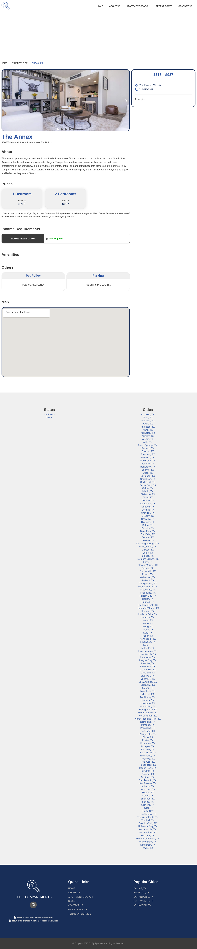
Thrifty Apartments (33, 897)
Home (99, 6)
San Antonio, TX (20, 63)
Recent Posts (164, 6)
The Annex (37, 63)
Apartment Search (138, 6)
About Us (114, 6)
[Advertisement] (98, 35)
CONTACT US (185, 6)
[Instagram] (33, 905)
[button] (5, 101)
